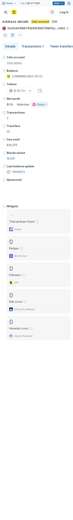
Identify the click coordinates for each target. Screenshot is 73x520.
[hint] (4, 57)
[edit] (5, 35)
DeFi (56, 3)
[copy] (68, 28)
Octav (40, 104)
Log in (64, 12)
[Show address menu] (20, 35)
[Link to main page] (14, 12)
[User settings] (69, 3)
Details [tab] (10, 46)
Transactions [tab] (33, 46)
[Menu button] (6, 12)
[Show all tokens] (40, 91)
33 (8, 131)
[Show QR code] (13, 35)
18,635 (11, 158)
